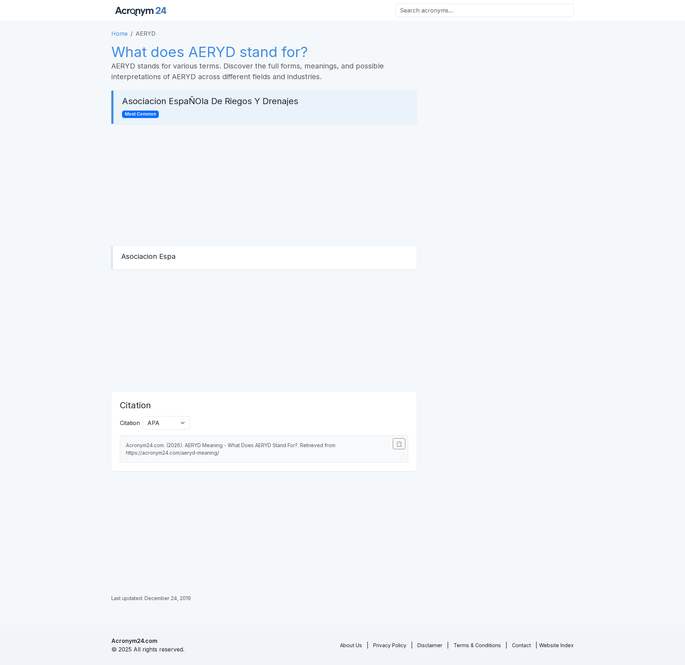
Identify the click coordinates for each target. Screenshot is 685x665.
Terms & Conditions (477, 645)
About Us (351, 645)
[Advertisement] (264, 185)
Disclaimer (429, 645)
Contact (521, 645)
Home (119, 33)
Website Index (556, 645)
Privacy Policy (389, 645)
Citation (130, 422)
